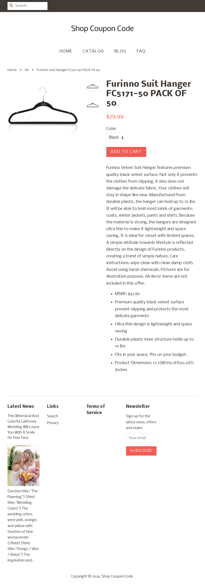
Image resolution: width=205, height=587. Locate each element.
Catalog (93, 51)
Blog (120, 51)
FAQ (141, 51)
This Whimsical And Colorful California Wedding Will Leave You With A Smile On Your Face (23, 427)
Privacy (53, 423)
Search (52, 416)
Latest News (21, 406)
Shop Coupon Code (117, 577)
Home (66, 51)
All (26, 70)
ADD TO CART (126, 151)
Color (111, 128)
